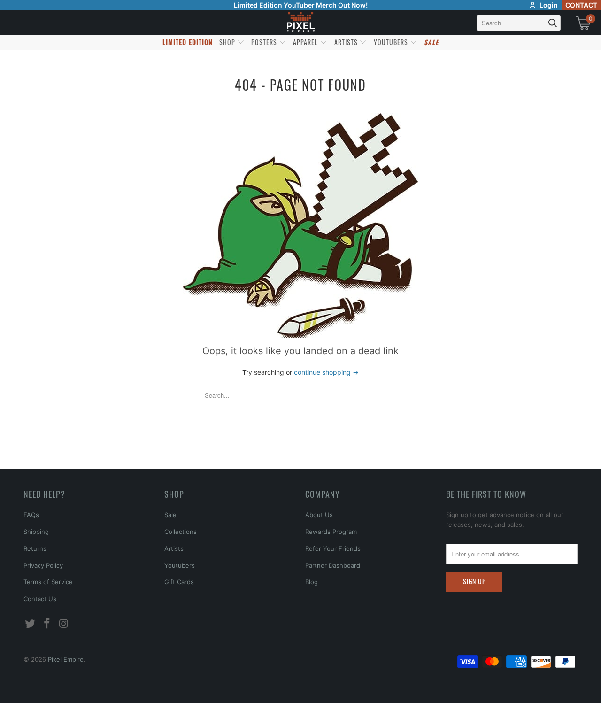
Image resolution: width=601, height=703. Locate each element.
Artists (174, 548)
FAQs (31, 514)
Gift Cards (179, 582)
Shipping (36, 531)
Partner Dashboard (332, 565)
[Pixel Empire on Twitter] (30, 624)
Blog (311, 582)
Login (548, 5)
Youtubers (179, 565)
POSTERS (265, 42)
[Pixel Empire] (300, 22)
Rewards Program (331, 531)
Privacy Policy (43, 565)
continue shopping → (326, 372)
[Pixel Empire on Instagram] (64, 624)
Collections (180, 531)
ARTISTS (347, 42)
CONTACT (581, 5)
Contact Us (39, 599)
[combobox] (519, 23)
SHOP (228, 42)
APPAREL (306, 42)
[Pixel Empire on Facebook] (47, 624)
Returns (34, 548)
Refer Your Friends (333, 548)
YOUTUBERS (392, 42)
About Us (319, 514)
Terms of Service (48, 582)
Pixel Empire (66, 659)
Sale (170, 514)
